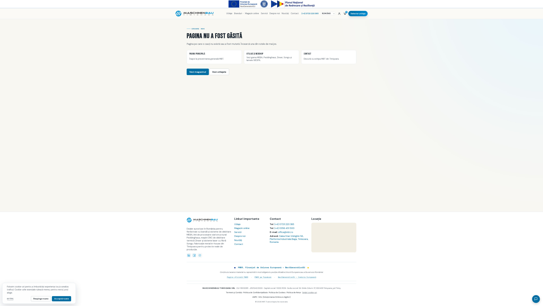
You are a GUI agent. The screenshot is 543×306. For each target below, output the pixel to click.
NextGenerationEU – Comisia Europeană (297, 277)
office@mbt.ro (285, 232)
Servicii (264, 13)
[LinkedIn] (189, 255)
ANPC (254, 297)
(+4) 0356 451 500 (284, 228)
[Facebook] (194, 255)
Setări (10, 298)
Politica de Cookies (277, 292)
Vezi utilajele (219, 71)
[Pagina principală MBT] (199, 13)
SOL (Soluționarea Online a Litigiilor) (274, 297)
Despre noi (275, 13)
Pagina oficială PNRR (237, 277)
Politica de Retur (294, 292)
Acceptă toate (61, 299)
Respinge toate (40, 299)
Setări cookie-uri (309, 292)
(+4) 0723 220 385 (309, 13)
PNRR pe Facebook (263, 277)
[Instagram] (200, 255)
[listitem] (214, 57)
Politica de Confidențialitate (255, 292)
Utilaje (229, 13)
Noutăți (285, 13)
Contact (295, 13)
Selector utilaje (358, 13)
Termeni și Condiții (234, 292)
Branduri (238, 13)
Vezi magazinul (197, 71)
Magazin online (252, 13)
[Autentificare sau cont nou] (339, 13)
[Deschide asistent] (536, 299)
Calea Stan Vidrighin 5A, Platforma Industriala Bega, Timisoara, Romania (289, 239)
